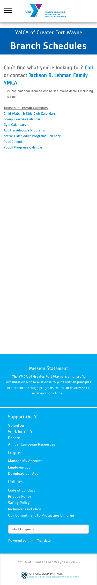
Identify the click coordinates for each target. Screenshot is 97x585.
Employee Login (21, 467)
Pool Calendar (14, 141)
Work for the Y (20, 431)
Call (89, 67)
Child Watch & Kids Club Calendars (30, 113)
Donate (14, 437)
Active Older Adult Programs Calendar (32, 136)
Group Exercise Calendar (22, 119)
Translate (44, 540)
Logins (14, 452)
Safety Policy (18, 502)
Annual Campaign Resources (31, 444)
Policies (16, 481)
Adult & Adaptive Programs (24, 130)
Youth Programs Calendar (23, 147)
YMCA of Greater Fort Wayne (48, 11)
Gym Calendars (15, 124)
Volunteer (16, 425)
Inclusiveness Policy (24, 509)
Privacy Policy (19, 496)
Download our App (23, 473)
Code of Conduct (21, 490)
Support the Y (22, 416)
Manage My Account (25, 460)
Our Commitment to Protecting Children (41, 515)
